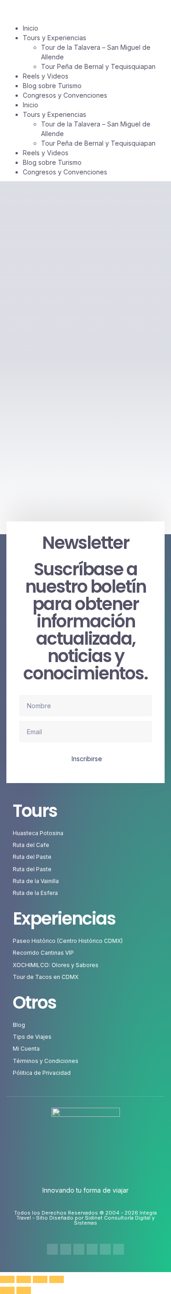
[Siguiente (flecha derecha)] (23, 1290)
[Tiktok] (105, 1249)
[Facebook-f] (52, 1249)
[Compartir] (40, 1279)
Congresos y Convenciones (65, 172)
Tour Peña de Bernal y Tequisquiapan (98, 143)
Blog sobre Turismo (52, 162)
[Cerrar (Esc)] (56, 1279)
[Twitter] (78, 1249)
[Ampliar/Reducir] (7, 1279)
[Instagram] (65, 1249)
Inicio (30, 105)
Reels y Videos (45, 153)
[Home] (118, 1249)
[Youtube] (92, 1249)
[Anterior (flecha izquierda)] (7, 1290)
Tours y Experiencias (54, 114)
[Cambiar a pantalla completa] (23, 1279)
